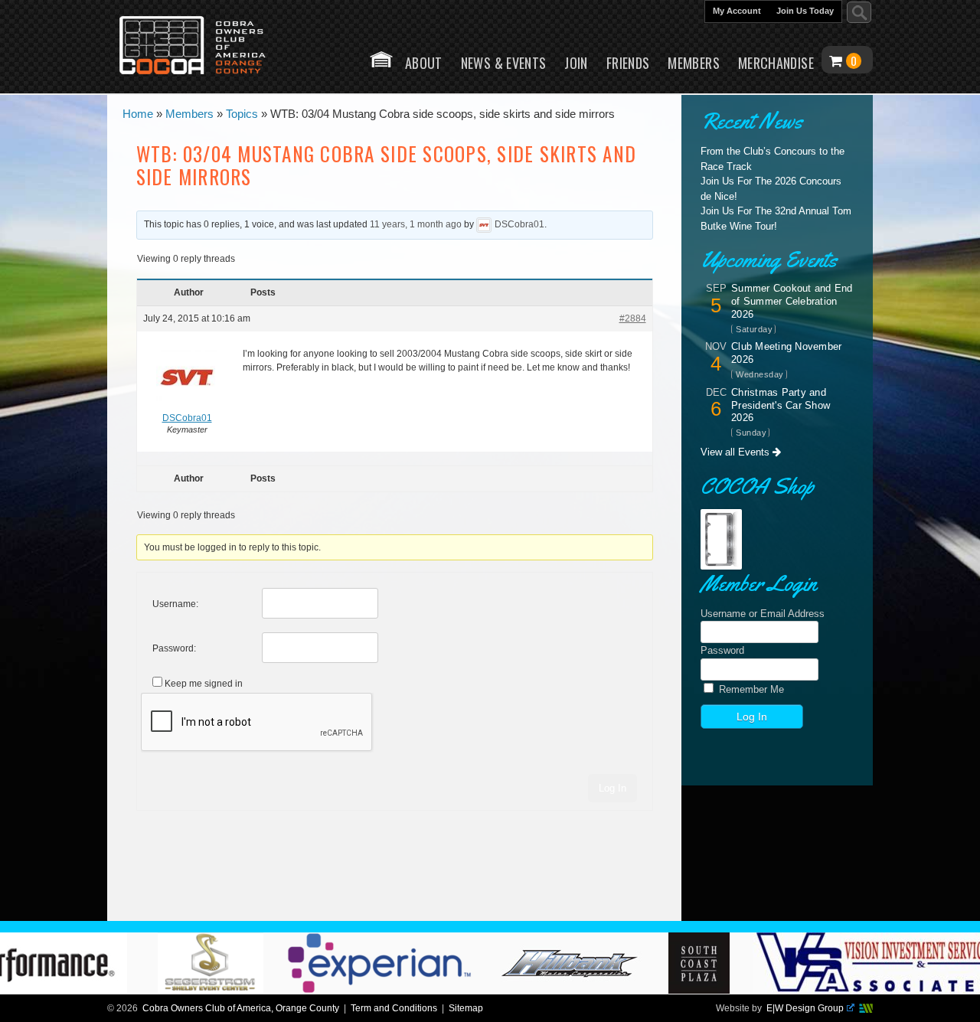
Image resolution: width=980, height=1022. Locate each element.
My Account (737, 10)
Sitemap (466, 1008)
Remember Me (750, 689)
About (424, 63)
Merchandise (776, 63)
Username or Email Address (763, 613)
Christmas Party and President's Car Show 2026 (780, 405)
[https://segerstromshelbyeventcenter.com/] (236, 990)
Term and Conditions (394, 1008)
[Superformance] (597, 990)
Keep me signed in (204, 683)
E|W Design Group (805, 1008)
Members (694, 63)
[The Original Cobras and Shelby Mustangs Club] (203, 46)
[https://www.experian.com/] (406, 990)
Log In (612, 788)
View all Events (737, 452)
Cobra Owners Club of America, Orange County (240, 1008)
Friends (628, 63)
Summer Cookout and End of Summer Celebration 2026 (792, 301)
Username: (175, 604)
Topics (242, 115)
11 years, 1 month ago (416, 224)
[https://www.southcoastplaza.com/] (726, 990)
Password (722, 650)
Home (381, 59)
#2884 (632, 318)
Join (575, 63)
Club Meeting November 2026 (786, 353)
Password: (174, 648)
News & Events (504, 63)
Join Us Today (805, 10)
